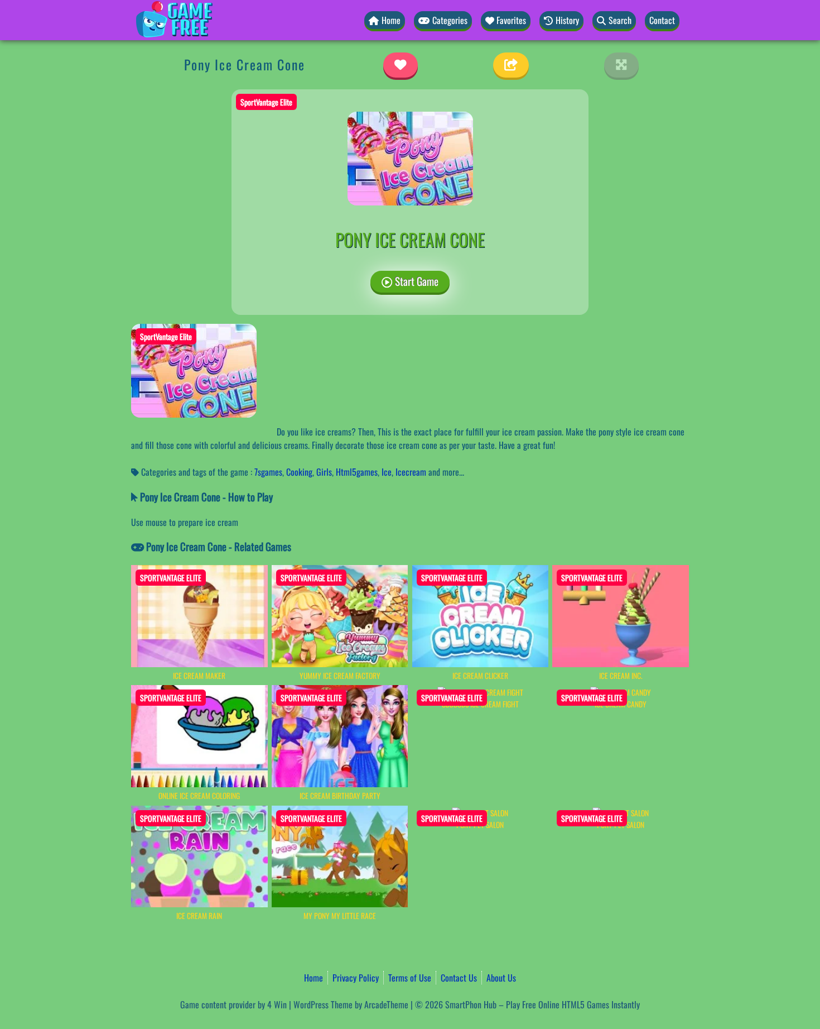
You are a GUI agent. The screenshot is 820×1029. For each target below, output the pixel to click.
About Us (501, 977)
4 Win (277, 1004)
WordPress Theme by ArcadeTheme (350, 1004)
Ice (387, 471)
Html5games (357, 471)
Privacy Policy (355, 977)
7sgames (268, 471)
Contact (662, 20)
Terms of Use (409, 977)
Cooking (299, 471)
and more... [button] (446, 471)
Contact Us (459, 977)
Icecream (410, 471)
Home (313, 977)
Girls (324, 471)
